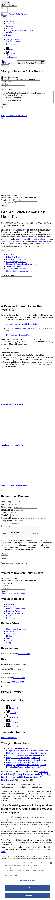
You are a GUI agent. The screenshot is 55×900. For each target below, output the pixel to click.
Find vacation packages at (26, 753)
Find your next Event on (23, 758)
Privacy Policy (21, 774)
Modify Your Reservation (16, 629)
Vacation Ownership (14, 613)
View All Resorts (13, 42)
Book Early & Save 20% (16, 259)
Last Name (5, 504)
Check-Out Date (7, 203)
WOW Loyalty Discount (16, 262)
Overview (10, 21)
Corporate (10, 604)
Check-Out (5, 515)
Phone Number (7, 507)
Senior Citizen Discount (15, 266)
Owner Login (11, 63)
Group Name (6, 520)
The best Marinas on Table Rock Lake (21, 324)
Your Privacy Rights (24, 780)
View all (17, 748)
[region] (27, 879)
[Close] (51, 863)
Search (4, 206)
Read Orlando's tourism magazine (26, 760)
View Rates (5, 348)
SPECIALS (11, 255)
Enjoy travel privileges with (25, 755)
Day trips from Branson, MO (18, 335)
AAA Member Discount (16, 268)
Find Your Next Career (15, 609)
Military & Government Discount (19, 271)
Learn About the (22, 762)
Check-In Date (7, 200)
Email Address (7, 510)
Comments (5, 526)
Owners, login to (26, 764)
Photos (9, 33)
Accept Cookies (27, 895)
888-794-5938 (24, 654)
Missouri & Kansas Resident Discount (21, 264)
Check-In (5, 512)
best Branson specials (42, 241)
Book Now (5, 250)
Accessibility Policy (41, 774)
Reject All (27, 888)
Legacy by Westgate (14, 611)
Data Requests (8, 777)
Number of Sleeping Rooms (12, 518)
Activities (10, 28)
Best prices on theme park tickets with (27, 751)
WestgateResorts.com (14, 39)
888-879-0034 (18, 682)
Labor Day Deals (13, 257)
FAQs (8, 616)
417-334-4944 (19, 678)
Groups (9, 35)
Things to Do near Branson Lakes (20, 30)
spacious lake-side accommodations (30, 239)
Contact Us (10, 44)
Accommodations (13, 23)
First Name (5, 502)
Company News (12, 606)
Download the (25, 767)
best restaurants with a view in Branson (25, 328)
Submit (4, 554)
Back (4, 17)
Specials (9, 26)
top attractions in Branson (11, 241)
